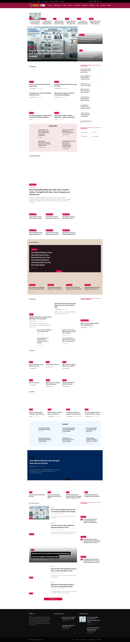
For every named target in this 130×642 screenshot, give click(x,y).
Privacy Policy (45, 1)
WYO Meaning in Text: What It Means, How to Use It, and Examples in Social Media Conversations (43, 132)
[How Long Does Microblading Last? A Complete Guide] (32, 332)
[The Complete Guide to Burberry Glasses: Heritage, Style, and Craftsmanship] (57, 340)
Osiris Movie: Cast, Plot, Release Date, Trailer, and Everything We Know (52, 217)
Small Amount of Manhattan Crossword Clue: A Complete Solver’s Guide (68, 439)
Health (70, 5)
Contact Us (62, 1)
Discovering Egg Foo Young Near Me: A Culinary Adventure (86, 77)
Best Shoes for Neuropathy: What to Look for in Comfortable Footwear (82, 22)
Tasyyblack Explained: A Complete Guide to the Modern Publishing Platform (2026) (40, 116)
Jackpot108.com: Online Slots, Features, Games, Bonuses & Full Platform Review (35, 217)
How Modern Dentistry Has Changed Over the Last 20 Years (44, 461)
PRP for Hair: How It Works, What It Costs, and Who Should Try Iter (69, 365)
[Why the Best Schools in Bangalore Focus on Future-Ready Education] (58, 132)
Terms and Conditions (53, 1)
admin (31, 119)
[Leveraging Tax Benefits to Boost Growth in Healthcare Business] (96, 107)
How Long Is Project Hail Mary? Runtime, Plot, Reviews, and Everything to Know (69, 217)
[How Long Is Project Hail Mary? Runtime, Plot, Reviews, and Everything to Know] (69, 210)
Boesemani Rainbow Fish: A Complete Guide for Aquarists (92, 495)
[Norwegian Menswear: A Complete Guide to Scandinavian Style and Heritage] (32, 340)
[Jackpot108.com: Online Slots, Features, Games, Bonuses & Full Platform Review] (36, 210)
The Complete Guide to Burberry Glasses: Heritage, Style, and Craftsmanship (69, 339)
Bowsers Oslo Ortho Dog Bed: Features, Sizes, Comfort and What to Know (71, 22)
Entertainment (33, 184)
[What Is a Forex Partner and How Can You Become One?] (91, 311)
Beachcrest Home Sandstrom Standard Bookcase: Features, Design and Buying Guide (59, 22)
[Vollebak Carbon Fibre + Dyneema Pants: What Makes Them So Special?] (95, 16)
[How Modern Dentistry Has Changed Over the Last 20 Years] (84, 465)
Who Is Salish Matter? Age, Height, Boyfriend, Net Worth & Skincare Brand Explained (36, 233)
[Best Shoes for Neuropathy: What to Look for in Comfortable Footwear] (83, 16)
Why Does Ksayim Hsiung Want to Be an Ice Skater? (52, 233)
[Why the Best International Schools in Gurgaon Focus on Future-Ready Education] (34, 143)
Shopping (92, 5)
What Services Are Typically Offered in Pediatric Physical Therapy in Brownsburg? (53, 383)
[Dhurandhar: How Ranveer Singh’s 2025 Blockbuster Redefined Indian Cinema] (69, 226)
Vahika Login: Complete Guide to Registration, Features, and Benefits (64, 116)
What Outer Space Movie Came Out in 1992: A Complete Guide (85, 90)
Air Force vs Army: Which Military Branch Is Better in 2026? (54, 496)
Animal (67, 18)
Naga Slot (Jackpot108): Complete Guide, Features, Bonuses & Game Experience (37, 413)
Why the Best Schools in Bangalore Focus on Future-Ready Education (68, 131)
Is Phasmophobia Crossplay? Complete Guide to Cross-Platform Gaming (92, 439)
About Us (38, 1)
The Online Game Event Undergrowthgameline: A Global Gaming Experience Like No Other (45, 439)
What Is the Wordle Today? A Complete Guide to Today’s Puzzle (92, 413)
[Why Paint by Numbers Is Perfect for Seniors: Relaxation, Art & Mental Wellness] (69, 376)
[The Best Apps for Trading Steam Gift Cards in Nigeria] (96, 115)
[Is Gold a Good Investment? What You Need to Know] (40, 76)
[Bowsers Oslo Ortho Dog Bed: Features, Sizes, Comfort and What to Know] (71, 16)
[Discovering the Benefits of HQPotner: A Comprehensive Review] (56, 280)
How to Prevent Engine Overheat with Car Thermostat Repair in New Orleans (35, 22)
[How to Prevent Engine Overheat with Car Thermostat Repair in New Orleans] (35, 16)
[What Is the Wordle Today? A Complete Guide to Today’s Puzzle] (93, 402)
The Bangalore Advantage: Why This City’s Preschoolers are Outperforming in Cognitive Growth (68, 143)
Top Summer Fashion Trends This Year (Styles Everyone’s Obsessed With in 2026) (65, 305)
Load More (52, 599)
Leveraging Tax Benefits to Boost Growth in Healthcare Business (86, 106)
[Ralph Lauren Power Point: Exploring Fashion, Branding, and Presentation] (57, 332)
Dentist (67, 479)
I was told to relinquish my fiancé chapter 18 (68, 626)
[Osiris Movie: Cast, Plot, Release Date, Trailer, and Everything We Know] (53, 210)
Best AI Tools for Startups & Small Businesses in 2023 (69, 618)
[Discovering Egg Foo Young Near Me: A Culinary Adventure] (96, 78)
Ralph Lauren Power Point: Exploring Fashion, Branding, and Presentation (69, 331)
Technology (57, 5)
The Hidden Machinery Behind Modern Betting (44, 428)
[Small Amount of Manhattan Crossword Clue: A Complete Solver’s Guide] (58, 440)
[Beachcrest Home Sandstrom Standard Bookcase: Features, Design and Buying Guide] (59, 16)
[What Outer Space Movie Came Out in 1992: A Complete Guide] (96, 91)
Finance (103, 5)
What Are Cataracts (34, 382)
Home (34, 1)
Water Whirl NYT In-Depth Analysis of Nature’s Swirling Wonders (85, 98)
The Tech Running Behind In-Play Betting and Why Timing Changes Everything (68, 429)
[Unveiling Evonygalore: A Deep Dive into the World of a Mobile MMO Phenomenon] (74, 402)
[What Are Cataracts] (36, 376)
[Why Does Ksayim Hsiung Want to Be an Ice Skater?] (53, 226)
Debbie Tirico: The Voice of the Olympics (86, 84)
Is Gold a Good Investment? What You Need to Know (39, 85)
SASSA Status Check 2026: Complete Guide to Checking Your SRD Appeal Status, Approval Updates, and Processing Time (92, 540)
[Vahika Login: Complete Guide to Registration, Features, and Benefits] (65, 107)
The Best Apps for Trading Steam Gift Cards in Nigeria (85, 114)
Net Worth (83, 516)
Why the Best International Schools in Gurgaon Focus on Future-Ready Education (44, 143)
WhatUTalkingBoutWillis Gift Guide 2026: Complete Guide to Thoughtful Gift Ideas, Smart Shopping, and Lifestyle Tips (49, 192)
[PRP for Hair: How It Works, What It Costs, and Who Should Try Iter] (69, 358)
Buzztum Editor (31, 59)
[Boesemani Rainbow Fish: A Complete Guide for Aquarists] (92, 488)
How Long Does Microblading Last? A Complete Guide (44, 330)
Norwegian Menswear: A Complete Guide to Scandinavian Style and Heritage (43, 340)
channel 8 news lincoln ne (86, 121)
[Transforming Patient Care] (53, 358)
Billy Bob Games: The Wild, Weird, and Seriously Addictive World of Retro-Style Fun (55, 413)
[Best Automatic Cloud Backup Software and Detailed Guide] (37, 280)
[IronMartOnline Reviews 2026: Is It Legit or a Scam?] (65, 76)
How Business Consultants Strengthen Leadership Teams (40, 94)
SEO (98, 5)
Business (84, 5)
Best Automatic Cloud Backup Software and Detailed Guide (36, 288)
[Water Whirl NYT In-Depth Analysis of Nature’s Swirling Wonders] (96, 99)
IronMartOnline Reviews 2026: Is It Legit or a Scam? (65, 85)
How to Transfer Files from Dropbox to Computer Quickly (74, 288)
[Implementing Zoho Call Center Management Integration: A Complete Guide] (92, 280)
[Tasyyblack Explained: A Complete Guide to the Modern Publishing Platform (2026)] (40, 107)
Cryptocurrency (84, 320)
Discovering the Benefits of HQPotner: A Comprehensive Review (55, 288)
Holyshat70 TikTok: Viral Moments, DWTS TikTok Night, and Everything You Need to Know (74, 496)
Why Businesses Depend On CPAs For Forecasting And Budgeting (64, 94)
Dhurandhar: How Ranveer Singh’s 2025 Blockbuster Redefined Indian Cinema (69, 233)
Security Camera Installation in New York (37, 495)
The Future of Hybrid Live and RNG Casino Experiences (91, 429)
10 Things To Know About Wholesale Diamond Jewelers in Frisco (47, 22)
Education (77, 5)
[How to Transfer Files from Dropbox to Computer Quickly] (74, 280)
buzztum (33, 639)
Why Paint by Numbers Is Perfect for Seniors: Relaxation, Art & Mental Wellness (68, 383)
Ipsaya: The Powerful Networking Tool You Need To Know (86, 70)
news (50, 5)
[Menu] (30, 1)
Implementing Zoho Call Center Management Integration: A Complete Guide (92, 288)
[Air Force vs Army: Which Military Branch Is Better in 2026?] (56, 488)
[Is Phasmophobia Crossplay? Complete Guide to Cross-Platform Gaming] (82, 440)
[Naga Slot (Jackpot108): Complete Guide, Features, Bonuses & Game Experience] (37, 402)
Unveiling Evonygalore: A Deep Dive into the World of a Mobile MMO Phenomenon (74, 413)
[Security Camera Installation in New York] (37, 488)
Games (109, 5)
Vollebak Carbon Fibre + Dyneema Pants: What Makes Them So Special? (94, 22)
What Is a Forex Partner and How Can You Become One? (90, 324)
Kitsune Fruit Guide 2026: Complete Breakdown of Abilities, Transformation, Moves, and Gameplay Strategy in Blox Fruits (92, 521)
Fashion (91, 18)
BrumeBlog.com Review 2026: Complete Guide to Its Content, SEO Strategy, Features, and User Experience (92, 560)
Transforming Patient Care (53, 364)
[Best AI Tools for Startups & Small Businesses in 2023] (57, 619)
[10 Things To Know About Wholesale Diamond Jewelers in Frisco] (47, 16)
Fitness (47, 380)
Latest (31, 18)
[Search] (100, 1)
